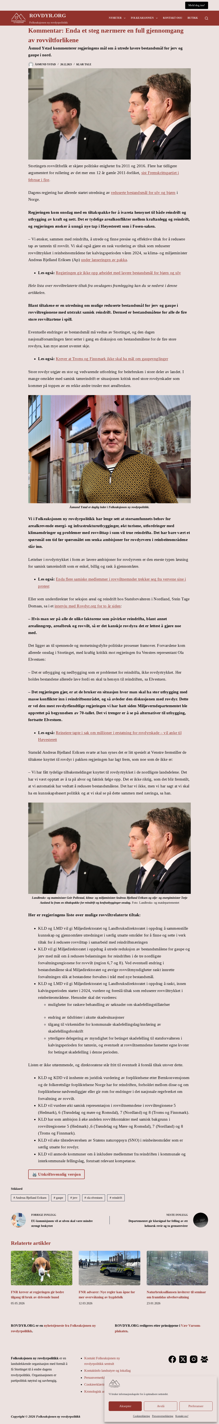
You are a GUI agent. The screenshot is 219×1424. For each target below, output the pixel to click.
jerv (73, 1197)
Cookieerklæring (141, 1416)
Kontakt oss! (181, 1416)
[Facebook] (172, 1359)
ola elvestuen (93, 1197)
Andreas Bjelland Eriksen (29, 1197)
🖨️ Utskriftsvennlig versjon (56, 1174)
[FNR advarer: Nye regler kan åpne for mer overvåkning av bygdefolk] (109, 1268)
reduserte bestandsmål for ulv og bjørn (143, 192)
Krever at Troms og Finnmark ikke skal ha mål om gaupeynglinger (112, 358)
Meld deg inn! (196, 5)
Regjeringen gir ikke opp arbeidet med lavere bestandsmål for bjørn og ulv (118, 273)
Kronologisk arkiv (96, 1391)
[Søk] (206, 18)
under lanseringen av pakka (104, 259)
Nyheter (115, 17)
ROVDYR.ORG (47, 15)
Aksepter (125, 1406)
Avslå (160, 1406)
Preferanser (195, 1406)
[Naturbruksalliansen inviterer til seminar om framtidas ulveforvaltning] (177, 1268)
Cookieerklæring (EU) (99, 1384)
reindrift (116, 1197)
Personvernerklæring (162, 1416)
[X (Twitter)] (183, 1359)
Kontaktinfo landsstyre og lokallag (107, 1370)
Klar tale (83, 64)
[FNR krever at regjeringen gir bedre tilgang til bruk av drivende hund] (41, 1268)
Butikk (193, 17)
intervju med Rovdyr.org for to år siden (88, 606)
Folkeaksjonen (142, 17)
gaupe (58, 1197)
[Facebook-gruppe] (204, 1359)
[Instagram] (193, 1359)
